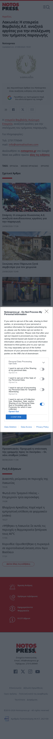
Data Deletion (10, 427)
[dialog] (26, 369)
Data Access (26, 427)
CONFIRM (16, 417)
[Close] (47, 312)
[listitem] (26, 362)
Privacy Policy (42, 427)
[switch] (42, 369)
